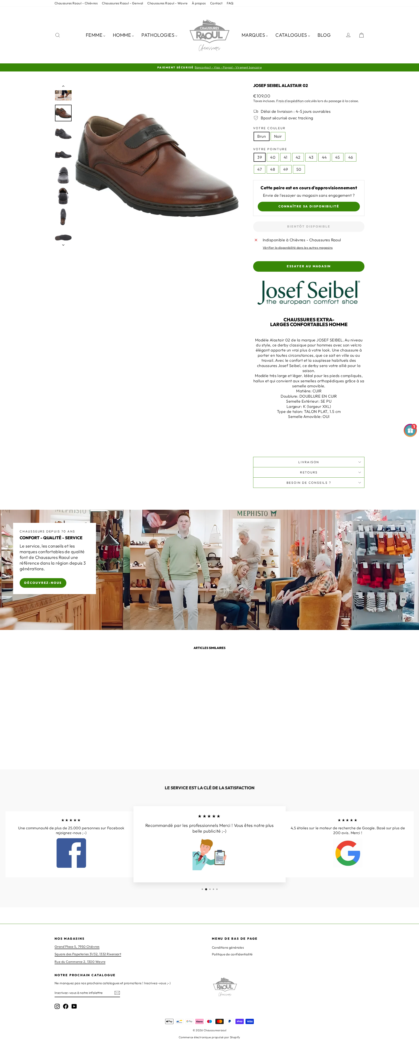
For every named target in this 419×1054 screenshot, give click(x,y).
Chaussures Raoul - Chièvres (76, 3)
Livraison (308, 462)
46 (350, 157)
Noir (278, 136)
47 (259, 169)
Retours (309, 472)
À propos (199, 3)
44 (324, 157)
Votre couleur (269, 128)
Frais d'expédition (290, 101)
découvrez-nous (43, 582)
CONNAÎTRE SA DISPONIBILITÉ (308, 206)
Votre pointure (270, 149)
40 (272, 157)
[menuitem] (95, 35)
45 (337, 157)
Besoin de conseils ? (309, 483)
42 (298, 157)
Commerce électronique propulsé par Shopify (209, 1037)
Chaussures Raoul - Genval (122, 3)
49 (285, 169)
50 (298, 169)
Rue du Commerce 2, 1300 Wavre (80, 962)
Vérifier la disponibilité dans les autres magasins (298, 248)
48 (272, 169)
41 (285, 157)
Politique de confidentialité (232, 954)
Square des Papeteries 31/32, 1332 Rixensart (88, 954)
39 (259, 157)
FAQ (230, 3)
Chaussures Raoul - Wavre (167, 3)
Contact (216, 3)
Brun (261, 136)
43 (311, 157)
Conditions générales (228, 947)
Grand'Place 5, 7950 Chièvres (77, 946)
